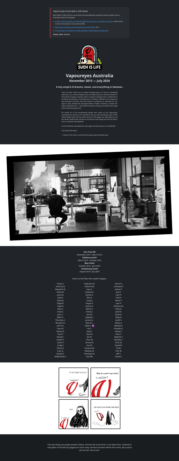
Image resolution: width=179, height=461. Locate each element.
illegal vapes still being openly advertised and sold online (75, 27)
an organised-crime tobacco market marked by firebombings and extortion (82, 31)
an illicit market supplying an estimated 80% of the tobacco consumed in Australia (84, 21)
